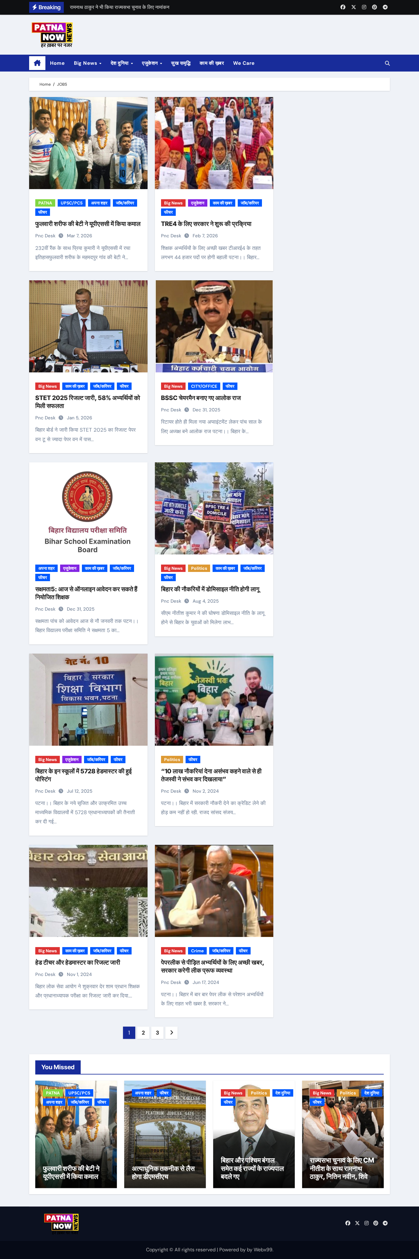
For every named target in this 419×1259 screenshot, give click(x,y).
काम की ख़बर (212, 63)
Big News (86, 63)
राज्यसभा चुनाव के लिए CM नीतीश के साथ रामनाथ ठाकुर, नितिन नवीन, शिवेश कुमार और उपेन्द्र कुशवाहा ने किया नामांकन (343, 1176)
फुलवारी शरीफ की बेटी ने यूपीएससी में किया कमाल (87, 223)
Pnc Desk (46, 236)
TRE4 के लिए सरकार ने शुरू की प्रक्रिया (206, 223)
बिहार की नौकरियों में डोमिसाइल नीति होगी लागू (210, 589)
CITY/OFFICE (204, 386)
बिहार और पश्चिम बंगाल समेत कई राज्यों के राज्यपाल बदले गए (252, 1168)
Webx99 (263, 1249)
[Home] (37, 63)
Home (57, 63)
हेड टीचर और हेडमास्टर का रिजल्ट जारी (77, 962)
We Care (244, 63)
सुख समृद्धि (180, 63)
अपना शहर (99, 203)
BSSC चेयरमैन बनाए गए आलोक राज (201, 398)
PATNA (45, 203)
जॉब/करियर (125, 203)
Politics (199, 568)
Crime (197, 951)
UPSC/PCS (72, 203)
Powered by (233, 1249)
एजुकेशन (150, 63)
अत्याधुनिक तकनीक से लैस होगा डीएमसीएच (163, 1172)
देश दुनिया (120, 63)
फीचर (42, 212)
